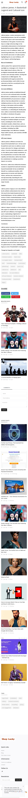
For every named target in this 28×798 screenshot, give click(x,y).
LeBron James (5, 253)
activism (13, 266)
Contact (3, 764)
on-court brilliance (14, 273)
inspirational (17, 279)
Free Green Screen (5, 755)
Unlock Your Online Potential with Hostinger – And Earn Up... (13, 656)
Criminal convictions (13, 701)
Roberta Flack (5, 577)
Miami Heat (17, 257)
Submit (4, 409)
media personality (6, 279)
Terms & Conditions (6, 762)
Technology (14, 447)
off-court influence (6, 276)
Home (2, 750)
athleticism (13, 269)
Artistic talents (5, 704)
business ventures (18, 276)
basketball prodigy (11, 263)
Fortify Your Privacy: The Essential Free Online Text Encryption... (12, 443)
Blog (2, 753)
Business (12, 500)
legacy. (4, 282)
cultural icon (5, 269)
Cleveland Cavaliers (7, 257)
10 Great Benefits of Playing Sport (11, 377)
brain (20, 698)
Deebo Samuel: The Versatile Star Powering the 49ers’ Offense (13, 351)
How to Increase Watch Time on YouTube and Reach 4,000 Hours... (13, 603)
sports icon (20, 266)
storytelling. (15, 704)
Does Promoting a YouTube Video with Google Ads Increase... (12, 630)
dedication (4, 273)
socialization (13, 698)
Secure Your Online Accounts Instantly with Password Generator (13, 470)
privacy (21, 704)
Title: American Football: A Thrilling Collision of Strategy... (13, 324)
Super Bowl (5, 698)
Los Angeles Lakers (7, 260)
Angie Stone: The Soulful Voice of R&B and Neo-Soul (13, 551)
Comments (7, 387)
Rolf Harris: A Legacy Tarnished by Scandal (13, 682)
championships (18, 260)
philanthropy (5, 266)
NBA (20, 253)
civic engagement (6, 707)
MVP (3, 263)
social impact (22, 263)
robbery (4, 701)
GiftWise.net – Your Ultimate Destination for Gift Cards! (14, 497)
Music (11, 554)
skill (19, 269)
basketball (14, 253)
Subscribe (18, 780)
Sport (4, 13)
